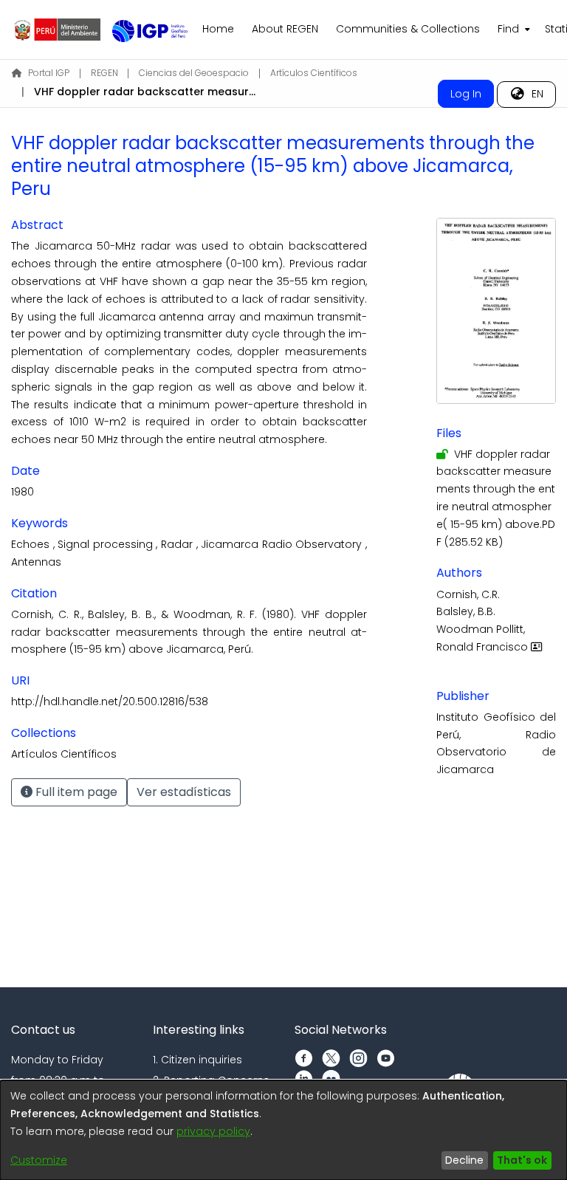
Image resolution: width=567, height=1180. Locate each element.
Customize (38, 1160)
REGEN (104, 72)
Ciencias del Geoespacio (194, 72)
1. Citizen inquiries (197, 1059)
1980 (22, 491)
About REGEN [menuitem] (285, 28)
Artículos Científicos (313, 72)
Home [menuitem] (218, 28)
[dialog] (283, 1130)
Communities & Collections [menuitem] (408, 28)
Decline (464, 1160)
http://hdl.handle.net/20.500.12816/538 (109, 701)
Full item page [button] (74, 791)
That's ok (522, 1160)
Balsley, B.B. (465, 611)
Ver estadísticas (184, 791)
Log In (465, 93)
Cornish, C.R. (468, 594)
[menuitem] (512, 29)
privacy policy (213, 1131)
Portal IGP (48, 72)
